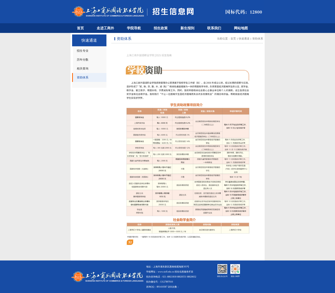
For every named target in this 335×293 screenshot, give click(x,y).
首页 (80, 28)
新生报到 (187, 28)
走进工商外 (105, 28)
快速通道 (244, 38)
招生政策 (161, 28)
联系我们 (214, 28)
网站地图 (241, 28)
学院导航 (134, 28)
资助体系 (257, 38)
